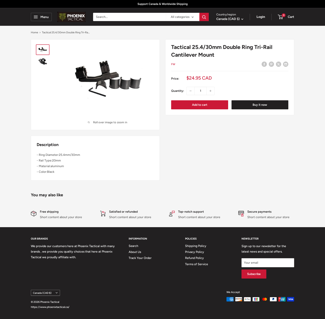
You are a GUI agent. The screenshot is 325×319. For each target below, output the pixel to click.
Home (34, 32)
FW (173, 64)
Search (133, 246)
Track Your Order (140, 258)
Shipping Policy (195, 246)
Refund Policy (194, 258)
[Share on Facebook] (264, 64)
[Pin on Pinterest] (271, 64)
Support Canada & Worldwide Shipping (162, 4)
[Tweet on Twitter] (278, 64)
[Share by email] (285, 64)
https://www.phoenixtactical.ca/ (50, 307)
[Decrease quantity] (190, 91)
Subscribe (254, 274)
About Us (135, 252)
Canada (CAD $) (42, 292)
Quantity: (177, 91)
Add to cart (199, 105)
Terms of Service (196, 264)
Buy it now (260, 105)
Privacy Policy (194, 252)
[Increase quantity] (210, 91)
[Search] (204, 17)
